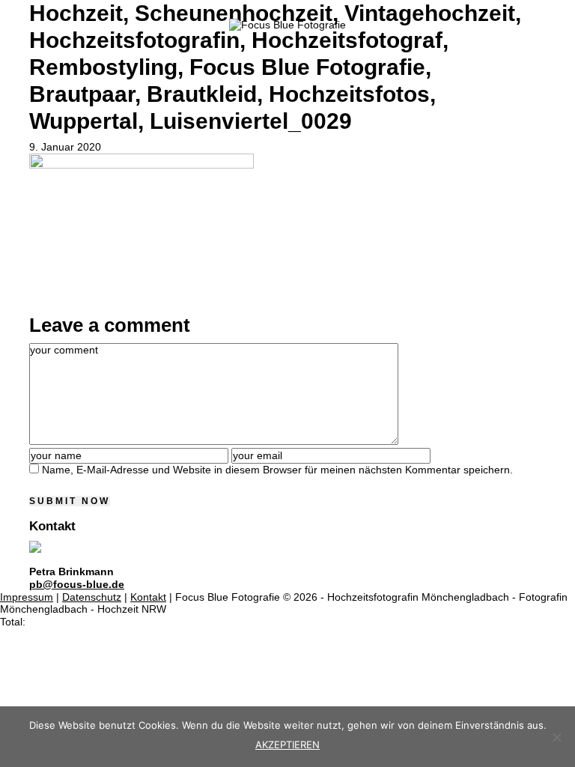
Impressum (26, 597)
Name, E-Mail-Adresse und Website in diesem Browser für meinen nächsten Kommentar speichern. (277, 470)
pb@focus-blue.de (76, 584)
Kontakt (148, 597)
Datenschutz (91, 597)
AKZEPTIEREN (287, 745)
